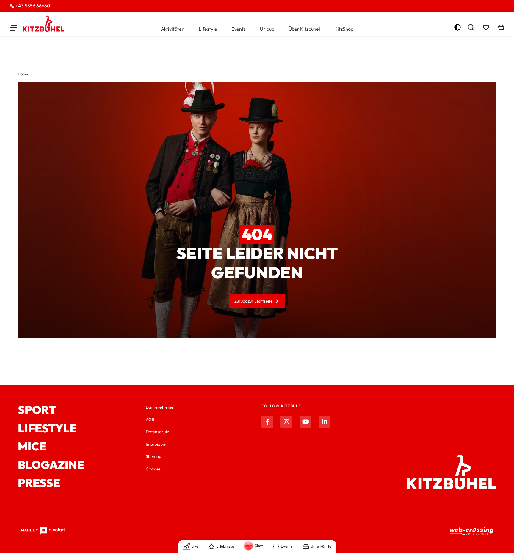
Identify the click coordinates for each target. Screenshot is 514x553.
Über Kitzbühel (304, 29)
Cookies (153, 469)
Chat (258, 545)
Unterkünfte (321, 546)
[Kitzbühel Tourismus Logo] (43, 23)
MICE (32, 446)
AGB (150, 419)
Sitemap (153, 456)
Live (194, 546)
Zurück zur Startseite (253, 301)
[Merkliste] (486, 27)
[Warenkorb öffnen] (501, 27)
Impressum (156, 444)
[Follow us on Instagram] (286, 422)
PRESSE (39, 483)
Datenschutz (157, 431)
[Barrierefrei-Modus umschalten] (457, 27)
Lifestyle (208, 29)
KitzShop (343, 29)
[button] (13, 27)
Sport (37, 410)
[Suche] (471, 27)
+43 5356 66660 (32, 6)
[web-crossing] (472, 531)
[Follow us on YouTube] (305, 422)
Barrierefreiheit (161, 407)
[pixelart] (43, 530)
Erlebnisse (225, 546)
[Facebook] (267, 422)
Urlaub (267, 29)
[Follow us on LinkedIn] (324, 422)
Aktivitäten (172, 29)
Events (238, 29)
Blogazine (51, 465)
